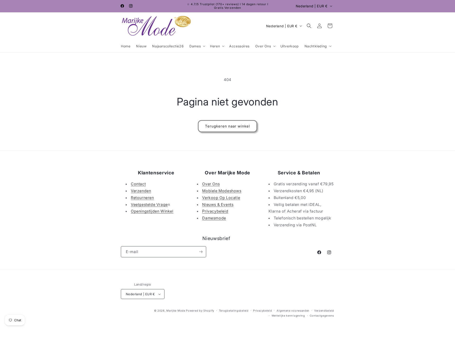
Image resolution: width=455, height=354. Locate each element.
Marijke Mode (175, 310)
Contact (138, 184)
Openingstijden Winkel (152, 211)
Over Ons (211, 184)
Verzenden (141, 190)
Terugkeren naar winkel (227, 126)
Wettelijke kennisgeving (288, 315)
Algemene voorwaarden (293, 310)
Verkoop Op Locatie (221, 197)
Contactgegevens (322, 315)
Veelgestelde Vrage (149, 204)
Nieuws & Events (217, 204)
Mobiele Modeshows (221, 190)
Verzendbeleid (324, 310)
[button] (197, 46)
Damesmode (214, 218)
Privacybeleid (215, 211)
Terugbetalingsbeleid (234, 310)
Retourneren (142, 197)
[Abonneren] (201, 251)
